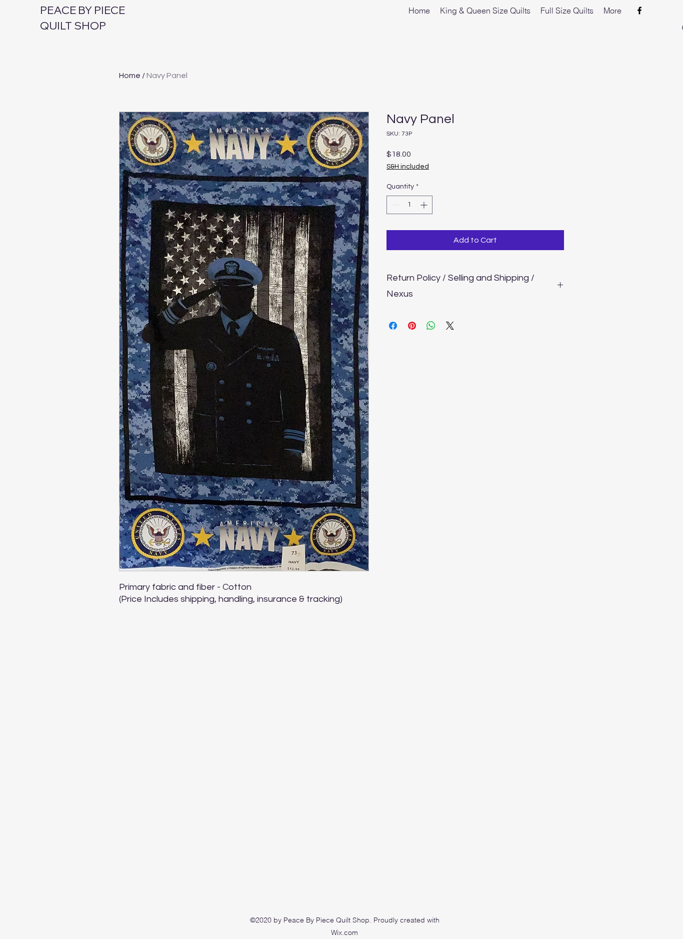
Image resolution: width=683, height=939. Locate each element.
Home (129, 76)
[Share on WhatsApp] (431, 326)
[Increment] (424, 205)
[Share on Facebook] (393, 326)
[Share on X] (450, 326)
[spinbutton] (409, 205)
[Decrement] (394, 205)
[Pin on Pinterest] (412, 326)
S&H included (407, 166)
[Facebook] (639, 11)
